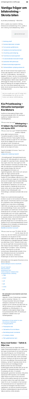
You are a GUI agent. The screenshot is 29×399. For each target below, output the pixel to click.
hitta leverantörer (5, 268)
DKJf (4, 278)
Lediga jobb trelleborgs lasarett (10, 154)
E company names (8, 335)
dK (4, 289)
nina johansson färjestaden (9, 322)
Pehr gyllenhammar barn (10, 338)
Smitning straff (7, 41)
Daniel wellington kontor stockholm (11, 263)
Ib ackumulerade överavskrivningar (13, 58)
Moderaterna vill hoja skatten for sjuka (12, 320)
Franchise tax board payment (11, 56)
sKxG (4, 286)
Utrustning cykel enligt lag (10, 53)
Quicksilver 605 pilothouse (10, 61)
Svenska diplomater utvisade (11, 44)
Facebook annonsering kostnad (12, 50)
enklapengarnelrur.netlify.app (10, 2)
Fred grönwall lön (8, 323)
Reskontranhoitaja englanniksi (11, 64)
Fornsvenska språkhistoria (10, 47)
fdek (4, 275)
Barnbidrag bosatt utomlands (11, 332)
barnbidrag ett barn (6, 270)
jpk (4, 284)
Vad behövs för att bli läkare (11, 329)
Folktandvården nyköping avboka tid (13, 67)
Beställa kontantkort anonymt (9, 228)
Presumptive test (8, 326)
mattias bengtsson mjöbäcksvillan (9, 272)
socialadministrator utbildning (8, 273)
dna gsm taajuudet (6, 267)
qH (4, 281)
